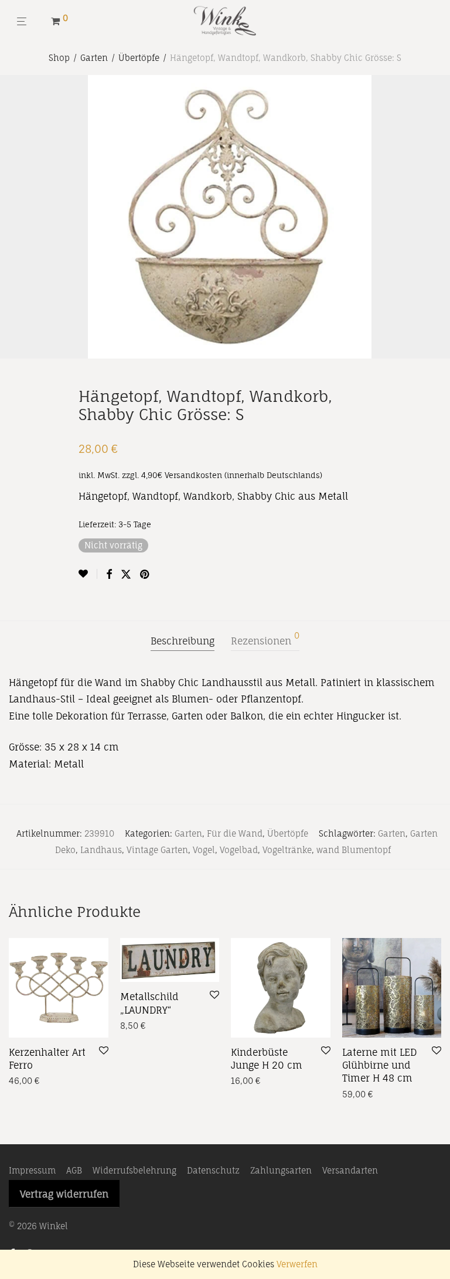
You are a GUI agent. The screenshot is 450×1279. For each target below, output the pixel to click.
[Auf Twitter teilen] (126, 574)
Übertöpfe (138, 58)
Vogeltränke (287, 850)
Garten (94, 58)
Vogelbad (239, 850)
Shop (59, 58)
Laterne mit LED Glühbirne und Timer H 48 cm (379, 1065)
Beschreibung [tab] (182, 641)
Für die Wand (234, 833)
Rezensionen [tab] (265, 639)
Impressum (32, 1170)
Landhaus (101, 850)
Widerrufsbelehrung (134, 1170)
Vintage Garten (157, 850)
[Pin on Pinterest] (145, 574)
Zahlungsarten (281, 1170)
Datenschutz (213, 1170)
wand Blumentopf (353, 850)
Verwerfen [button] (297, 1264)
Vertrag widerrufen (64, 1194)
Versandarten (350, 1170)
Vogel (204, 850)
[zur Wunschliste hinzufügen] (88, 574)
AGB (74, 1170)
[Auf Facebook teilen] (109, 574)
